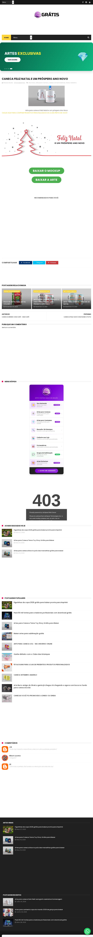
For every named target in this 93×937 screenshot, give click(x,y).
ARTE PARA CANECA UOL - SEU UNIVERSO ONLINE (33, 644)
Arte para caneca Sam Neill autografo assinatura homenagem (38, 899)
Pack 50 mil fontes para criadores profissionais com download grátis (43, 613)
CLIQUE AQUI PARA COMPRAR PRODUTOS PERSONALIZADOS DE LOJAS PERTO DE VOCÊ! (34, 113)
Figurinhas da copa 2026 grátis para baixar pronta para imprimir (38, 530)
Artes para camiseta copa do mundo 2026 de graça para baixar (39, 909)
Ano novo (32, 83)
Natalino (73, 83)
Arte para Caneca (42, 83)
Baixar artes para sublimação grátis (29, 633)
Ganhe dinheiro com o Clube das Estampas (32, 654)
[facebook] (83, 2)
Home (6, 38)
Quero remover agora (18, 60)
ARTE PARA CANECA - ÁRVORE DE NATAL (76, 303)
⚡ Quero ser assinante (46, 471)
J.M (10, 747)
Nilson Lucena (15, 756)
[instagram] (86, 2)
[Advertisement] (46, 25)
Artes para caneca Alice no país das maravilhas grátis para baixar (38, 551)
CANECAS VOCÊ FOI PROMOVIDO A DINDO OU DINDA (35, 695)
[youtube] (89, 2)
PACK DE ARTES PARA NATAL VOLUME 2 (15, 303)
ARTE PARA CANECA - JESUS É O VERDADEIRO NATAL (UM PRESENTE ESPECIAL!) (46, 301)
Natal (68, 83)
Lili (10, 764)
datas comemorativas (57, 83)
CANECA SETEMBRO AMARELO (25, 675)
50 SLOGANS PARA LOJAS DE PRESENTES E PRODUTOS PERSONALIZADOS (42, 664)
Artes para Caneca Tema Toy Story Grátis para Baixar (34, 540)
